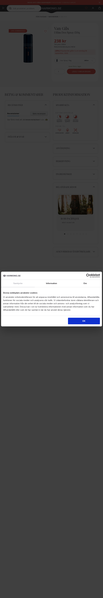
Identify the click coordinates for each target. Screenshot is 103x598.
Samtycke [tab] (18, 283)
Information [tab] (51, 283)
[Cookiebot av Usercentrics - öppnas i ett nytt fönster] (88, 276)
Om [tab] (85, 283)
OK (83, 321)
